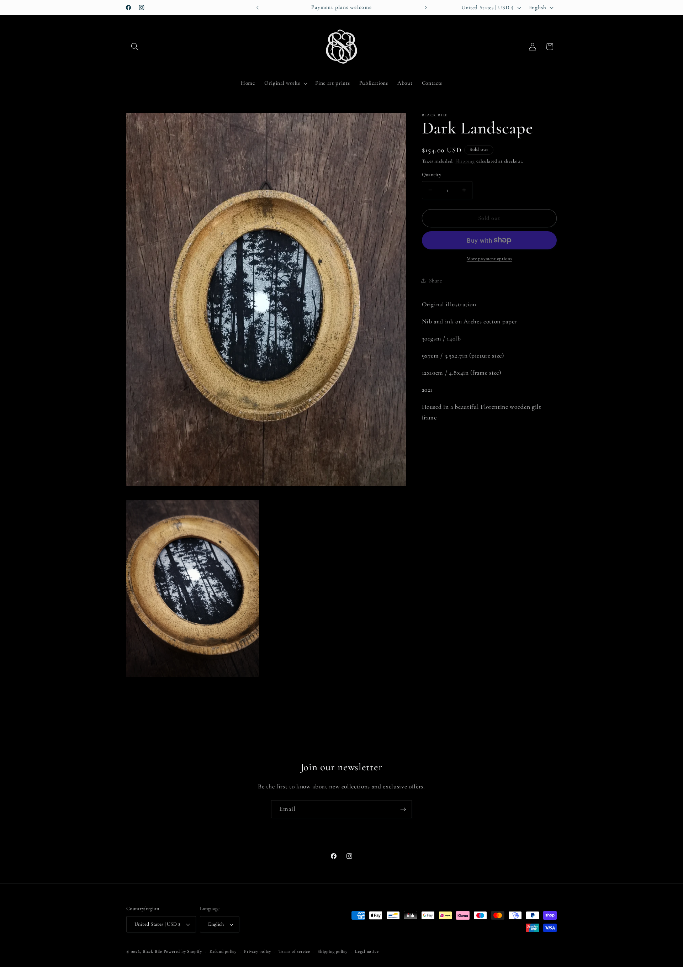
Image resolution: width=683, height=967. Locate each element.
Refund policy (223, 951)
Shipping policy (333, 951)
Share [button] (435, 281)
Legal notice (366, 951)
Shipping (465, 161)
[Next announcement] (426, 7)
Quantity (431, 174)
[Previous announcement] (257, 7)
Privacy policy (257, 951)
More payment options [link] (489, 258)
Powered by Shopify (183, 951)
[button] (134, 46)
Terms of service (294, 951)
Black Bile (152, 951)
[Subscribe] (403, 809)
